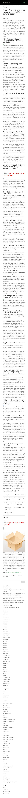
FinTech (4, 733)
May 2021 (5, 675)
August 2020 (5, 685)
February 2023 (6, 651)
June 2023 (5, 643)
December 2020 (6, 677)
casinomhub (5, 725)
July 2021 (5, 673)
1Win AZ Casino (6, 695)
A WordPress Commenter (8, 607)
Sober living (5, 763)
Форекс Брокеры (6, 777)
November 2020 (6, 679)
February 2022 (6, 671)
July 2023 (5, 641)
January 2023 (5, 653)
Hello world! (17, 607)
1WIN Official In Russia (7, 703)
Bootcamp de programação (9, 719)
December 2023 (6, 633)
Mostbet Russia (6, 747)
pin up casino (5, 755)
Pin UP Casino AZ (6, 757)
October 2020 (6, 681)
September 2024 (6, 619)
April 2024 (5, 629)
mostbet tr (5, 749)
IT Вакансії (5, 741)
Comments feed (6, 791)
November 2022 (6, 657)
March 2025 (5, 615)
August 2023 (5, 639)
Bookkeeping (5, 717)
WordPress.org (6, 793)
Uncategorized (17, 5)
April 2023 (5, 647)
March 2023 (5, 649)
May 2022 (5, 665)
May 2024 (5, 627)
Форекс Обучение (7, 779)
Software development (7, 765)
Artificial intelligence (7, 713)
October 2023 (6, 635)
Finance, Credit (6, 731)
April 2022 (5, 667)
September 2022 (6, 661)
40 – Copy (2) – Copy (7, 588)
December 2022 (6, 655)
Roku (4, 761)
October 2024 (6, 617)
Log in (4, 787)
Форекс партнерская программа (10, 782)
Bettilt (4, 715)
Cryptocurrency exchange (8, 727)
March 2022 (5, 669)
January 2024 (5, 631)
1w (3, 693)
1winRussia (5, 709)
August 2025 (5, 613)
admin (5, 5)
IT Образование (6, 743)
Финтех (4, 775)
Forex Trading (6, 735)
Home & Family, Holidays (8, 739)
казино (4, 773)
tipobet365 (5, 769)
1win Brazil (5, 699)
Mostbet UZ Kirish (6, 751)
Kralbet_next (5, 745)
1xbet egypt (5, 711)
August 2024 (5, 621)
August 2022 (5, 663)
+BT (4, 691)
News (4, 753)
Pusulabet (5, 759)
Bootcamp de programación (9, 721)
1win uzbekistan (6, 707)
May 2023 (5, 645)
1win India (5, 701)
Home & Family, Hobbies (8, 737)
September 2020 (6, 683)
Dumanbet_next (6, 729)
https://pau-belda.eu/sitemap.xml (14, 572)
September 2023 (6, 637)
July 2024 (5, 623)
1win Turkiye (5, 705)
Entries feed (5, 789)
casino (4, 723)
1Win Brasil (5, 697)
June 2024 (5, 625)
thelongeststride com (7, 767)
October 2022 (6, 659)
